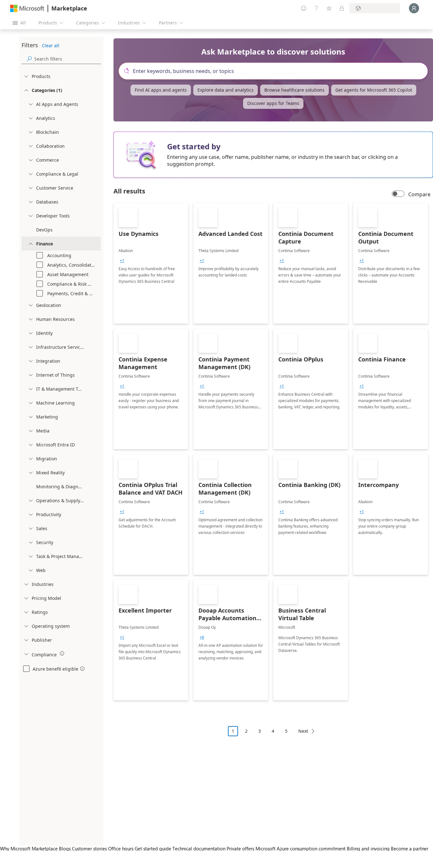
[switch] (398, 194)
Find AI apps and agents (161, 90)
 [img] (62, 653)
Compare (419, 194)
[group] (122, 260)
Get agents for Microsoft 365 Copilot (373, 90)
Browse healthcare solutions (294, 90)
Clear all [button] (50, 45)
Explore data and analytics (225, 90)
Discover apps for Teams (273, 103)
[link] (150, 263)
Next (303, 731)
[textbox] (276, 71)
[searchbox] (67, 58)
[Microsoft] (27, 8)
